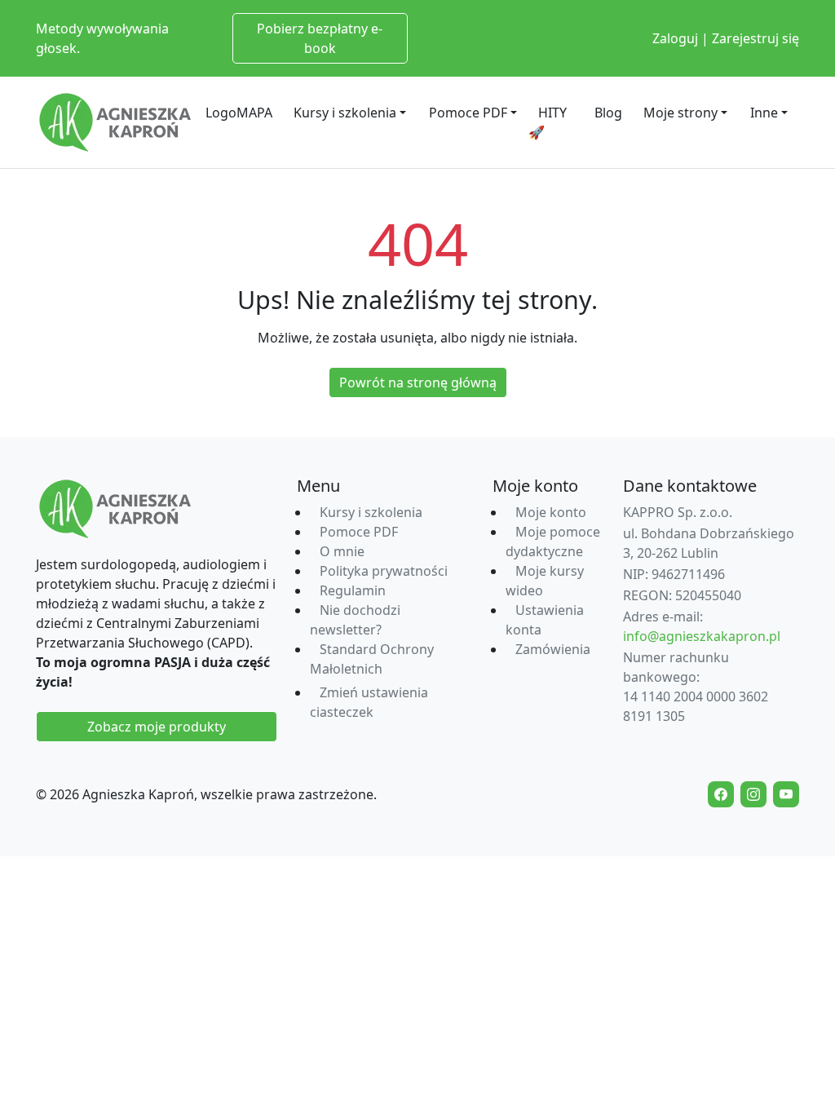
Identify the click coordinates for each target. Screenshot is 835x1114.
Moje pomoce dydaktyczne (553, 541)
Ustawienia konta (545, 620)
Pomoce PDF (468, 113)
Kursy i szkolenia (345, 113)
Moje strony (680, 113)
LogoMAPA (238, 113)
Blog (608, 113)
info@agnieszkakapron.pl (701, 636)
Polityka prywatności (384, 571)
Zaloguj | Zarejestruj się (725, 38)
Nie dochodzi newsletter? (355, 620)
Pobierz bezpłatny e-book (319, 38)
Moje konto (550, 512)
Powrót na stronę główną (418, 382)
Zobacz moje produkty (156, 727)
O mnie (342, 551)
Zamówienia (552, 649)
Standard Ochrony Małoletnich (372, 659)
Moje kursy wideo (545, 580)
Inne (764, 113)
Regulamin (353, 590)
